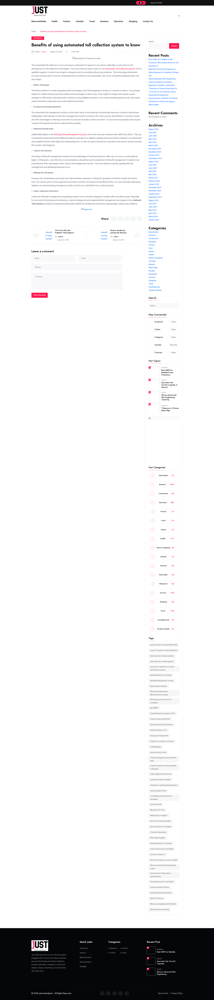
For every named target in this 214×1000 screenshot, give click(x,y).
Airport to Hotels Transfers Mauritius (163, 650)
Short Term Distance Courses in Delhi (163, 860)
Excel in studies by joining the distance (118, 231)
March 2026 (153, 145)
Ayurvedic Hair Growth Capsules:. (166, 962)
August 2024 (153, 200)
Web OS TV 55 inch (157, 898)
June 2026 (153, 136)
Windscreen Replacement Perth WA (163, 904)
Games (151, 251)
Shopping (133, 21)
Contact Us (148, 21)
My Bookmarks (85, 962)
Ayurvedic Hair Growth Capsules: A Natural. (169, 385)
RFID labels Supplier (157, 838)
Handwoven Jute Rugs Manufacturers (164, 785)
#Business (37, 38)
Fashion (66, 21)
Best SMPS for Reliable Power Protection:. (167, 372)
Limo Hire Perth (156, 804)
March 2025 (153, 178)
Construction (153, 238)
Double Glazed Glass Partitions (161, 724)
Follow (173, 322)
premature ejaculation (158, 832)
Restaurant (153, 274)
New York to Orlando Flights (160, 821)
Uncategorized (154, 287)
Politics (113, 953)
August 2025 (153, 162)
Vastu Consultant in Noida (159, 887)
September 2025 (155, 158)
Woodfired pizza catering (159, 909)
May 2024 (152, 210)
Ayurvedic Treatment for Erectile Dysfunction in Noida (162, 668)
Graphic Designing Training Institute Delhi (163, 759)
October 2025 (154, 155)
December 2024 (155, 187)
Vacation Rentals (155, 290)
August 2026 (153, 129)
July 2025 (152, 165)
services (152, 277)
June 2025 (153, 168)
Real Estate (153, 268)
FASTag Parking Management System (70, 134)
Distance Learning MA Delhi (160, 719)
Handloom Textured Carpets (160, 780)
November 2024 (155, 191)
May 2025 (152, 171)
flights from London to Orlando (162, 741)
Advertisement (85, 957)
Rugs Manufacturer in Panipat (161, 843)
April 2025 (153, 174)
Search (151, 41)
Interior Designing (156, 258)
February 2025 (154, 181)
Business (104, 21)
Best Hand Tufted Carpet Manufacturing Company (159, 693)
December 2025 (155, 149)
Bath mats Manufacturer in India (161, 681)
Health (55, 21)
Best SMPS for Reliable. (166, 952)
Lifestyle (80, 21)
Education (118, 21)
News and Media (38, 21)
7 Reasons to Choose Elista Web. (170, 409)
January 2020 (154, 220)
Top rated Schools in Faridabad (161, 882)
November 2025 (155, 152)
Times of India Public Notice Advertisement (160, 874)
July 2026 (152, 132)
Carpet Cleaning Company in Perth (162, 713)
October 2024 (154, 194)
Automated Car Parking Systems (162, 656)
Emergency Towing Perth (159, 736)
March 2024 (153, 216)
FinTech (152, 245)
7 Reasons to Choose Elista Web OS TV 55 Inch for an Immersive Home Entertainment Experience (163, 91)
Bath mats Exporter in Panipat (160, 675)
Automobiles (153, 232)
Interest (83, 953)
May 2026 (152, 139)
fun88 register (155, 747)
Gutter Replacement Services (160, 774)
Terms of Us (163, 993)
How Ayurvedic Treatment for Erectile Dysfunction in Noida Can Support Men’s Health (163, 101)
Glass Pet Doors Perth (158, 752)
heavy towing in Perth (158, 791)
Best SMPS (154, 708)
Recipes (152, 271)
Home (34, 31)
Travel (92, 21)
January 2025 (154, 184)
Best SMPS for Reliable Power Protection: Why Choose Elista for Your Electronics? (164, 62)
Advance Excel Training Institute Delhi (163, 645)
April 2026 (153, 142)
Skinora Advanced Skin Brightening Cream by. (168, 397)
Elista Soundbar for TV (158, 730)
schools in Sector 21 (157, 854)
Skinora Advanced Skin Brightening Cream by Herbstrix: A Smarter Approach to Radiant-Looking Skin (162, 82)
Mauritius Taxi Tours (157, 810)
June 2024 (153, 207)
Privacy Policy (177, 993)
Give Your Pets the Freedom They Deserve (64, 231)
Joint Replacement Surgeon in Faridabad (161, 797)
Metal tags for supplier (158, 815)
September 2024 (155, 197)
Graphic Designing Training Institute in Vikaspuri (163, 767)
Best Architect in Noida (158, 686)
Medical (152, 264)
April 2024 (153, 213)
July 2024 (152, 204)
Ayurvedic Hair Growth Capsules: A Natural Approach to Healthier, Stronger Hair (164, 72)
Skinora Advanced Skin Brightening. (166, 973)
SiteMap (83, 966)
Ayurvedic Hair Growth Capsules (162, 661)
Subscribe (173, 345)
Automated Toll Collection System (120, 69)
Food (151, 248)
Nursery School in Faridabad (160, 827)
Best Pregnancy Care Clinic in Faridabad (161, 701)
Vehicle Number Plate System (161, 893)
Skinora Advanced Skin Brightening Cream (163, 866)
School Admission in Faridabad (161, 849)
